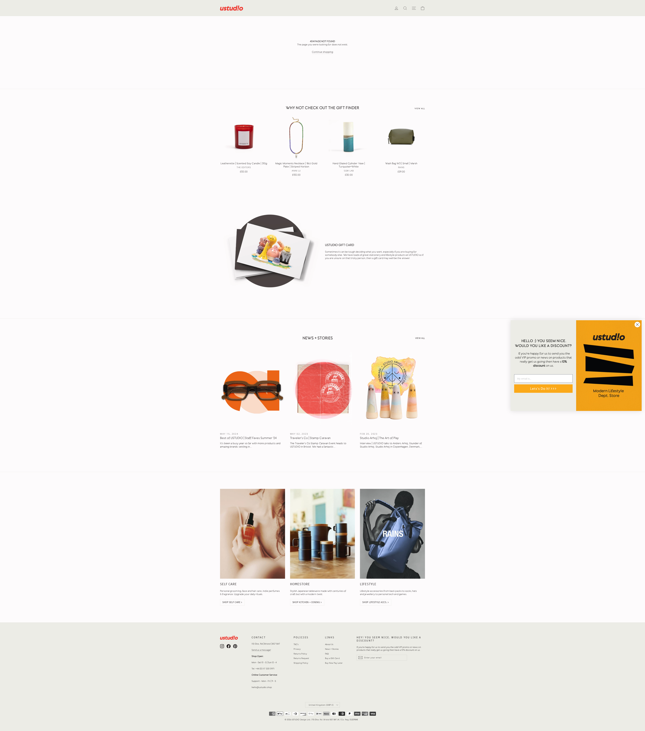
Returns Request (301, 658)
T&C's (296, 644)
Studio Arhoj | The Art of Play (379, 438)
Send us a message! (261, 650)
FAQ (327, 653)
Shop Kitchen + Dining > (307, 602)
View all (420, 108)
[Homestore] (322, 534)
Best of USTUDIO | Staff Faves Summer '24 (248, 438)
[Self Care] (252, 534)
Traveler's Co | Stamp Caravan (310, 438)
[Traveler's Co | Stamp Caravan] (322, 389)
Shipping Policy (301, 663)
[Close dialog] (637, 324)
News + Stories (332, 649)
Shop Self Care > (232, 602)
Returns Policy (300, 653)
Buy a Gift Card (332, 658)
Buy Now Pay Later (334, 663)
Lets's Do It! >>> (543, 388)
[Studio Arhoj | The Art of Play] (392, 389)
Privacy (297, 649)
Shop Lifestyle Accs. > (375, 602)
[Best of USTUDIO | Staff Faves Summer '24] (252, 389)
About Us (329, 644)
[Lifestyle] (392, 534)
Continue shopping (322, 52)
